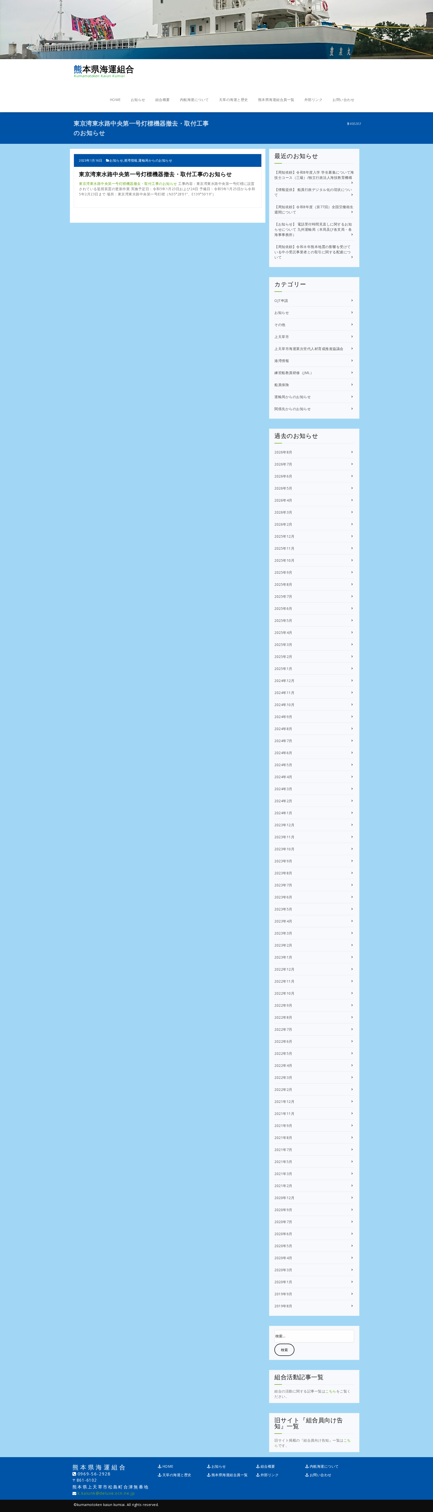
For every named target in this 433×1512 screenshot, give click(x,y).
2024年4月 (283, 776)
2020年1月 (283, 1282)
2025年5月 (283, 620)
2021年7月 (283, 1149)
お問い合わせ (343, 99)
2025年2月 (283, 656)
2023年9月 (283, 861)
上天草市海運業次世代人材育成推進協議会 (309, 348)
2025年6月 (283, 608)
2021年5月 (283, 1161)
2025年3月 (283, 644)
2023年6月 (283, 897)
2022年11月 (284, 981)
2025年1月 (283, 668)
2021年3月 (283, 1173)
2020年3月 (283, 1269)
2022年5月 (283, 1053)
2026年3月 (283, 512)
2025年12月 (284, 536)
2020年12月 (284, 1197)
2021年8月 (283, 1137)
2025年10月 (284, 560)
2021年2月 (283, 1185)
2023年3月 (283, 933)
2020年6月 (283, 1233)
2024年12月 (284, 680)
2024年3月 (283, 788)
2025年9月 (283, 572)
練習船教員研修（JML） (294, 372)
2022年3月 (283, 1077)
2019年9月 (283, 1294)
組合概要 (162, 99)
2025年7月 (283, 596)
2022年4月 (283, 1065)
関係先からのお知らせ (292, 408)
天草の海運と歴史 (233, 99)
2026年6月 (283, 476)
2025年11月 (284, 548)
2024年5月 (283, 764)
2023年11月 (284, 837)
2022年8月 (283, 1017)
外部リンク (313, 99)
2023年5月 (283, 909)
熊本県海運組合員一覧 (276, 99)
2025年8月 (283, 584)
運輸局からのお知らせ (155, 160)
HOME (115, 99)
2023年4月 (283, 921)
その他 (279, 324)
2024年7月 (283, 740)
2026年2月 (283, 524)
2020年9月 (283, 1209)
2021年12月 (284, 1101)
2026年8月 (283, 452)
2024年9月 (283, 716)
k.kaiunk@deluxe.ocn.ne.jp (106, 1493)
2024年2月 (283, 800)
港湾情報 (131, 160)
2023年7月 (283, 885)
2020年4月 (283, 1257)
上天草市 (281, 336)
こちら (330, 1391)
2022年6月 (283, 1041)
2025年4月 (283, 632)
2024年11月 (284, 692)
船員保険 (281, 384)
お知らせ (138, 99)
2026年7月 (283, 464)
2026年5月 (283, 488)
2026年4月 (283, 500)
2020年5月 (283, 1245)
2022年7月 (283, 1029)
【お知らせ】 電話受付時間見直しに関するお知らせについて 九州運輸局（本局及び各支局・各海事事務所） (313, 229)
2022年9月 (283, 1005)
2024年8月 (283, 728)
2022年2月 (283, 1089)
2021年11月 (284, 1113)
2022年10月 (284, 993)
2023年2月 (283, 945)
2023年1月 (283, 957)
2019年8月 (283, 1306)
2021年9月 (283, 1125)
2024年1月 (283, 812)
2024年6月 (283, 752)
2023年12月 (284, 825)
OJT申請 (281, 300)
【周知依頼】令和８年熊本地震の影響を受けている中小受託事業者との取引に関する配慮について (312, 252)
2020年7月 (283, 1221)
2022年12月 (284, 969)
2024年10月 (284, 704)
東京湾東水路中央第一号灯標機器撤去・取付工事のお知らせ (128, 183)
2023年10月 (284, 849)
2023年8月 (283, 873)
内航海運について (194, 99)
